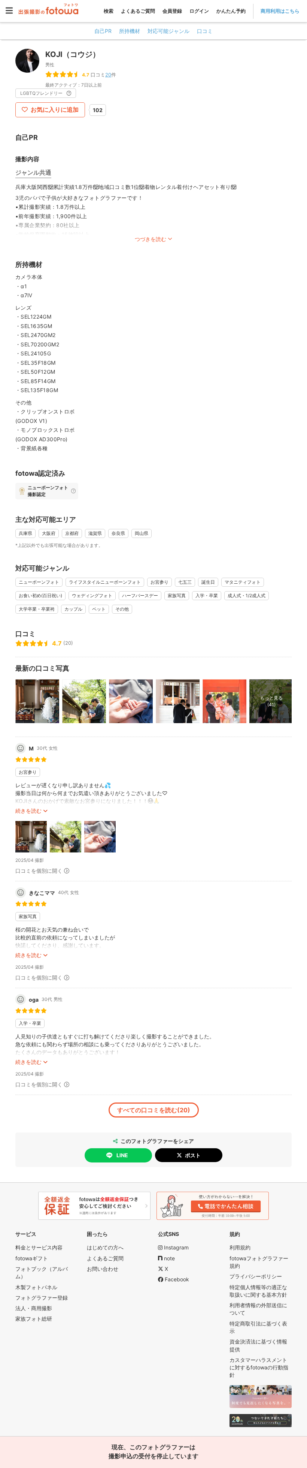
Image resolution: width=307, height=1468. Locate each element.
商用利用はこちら (280, 11)
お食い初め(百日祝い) (40, 595)
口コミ (205, 31)
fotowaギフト (31, 1258)
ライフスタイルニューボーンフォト (105, 582)
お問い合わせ (102, 1269)
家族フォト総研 (33, 1318)
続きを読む (28, 810)
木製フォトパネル (36, 1287)
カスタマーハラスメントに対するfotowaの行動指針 (259, 1367)
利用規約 (240, 1247)
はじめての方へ (105, 1247)
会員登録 (172, 11)
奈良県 (118, 533)
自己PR (103, 31)
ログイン (199, 11)
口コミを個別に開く (39, 870)
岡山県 (141, 533)
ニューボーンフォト (39, 582)
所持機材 (129, 31)
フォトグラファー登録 (41, 1297)
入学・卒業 (206, 595)
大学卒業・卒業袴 (37, 609)
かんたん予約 (231, 11)
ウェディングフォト (92, 595)
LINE (122, 1155)
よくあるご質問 (138, 11)
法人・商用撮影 (33, 1308)
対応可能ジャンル (168, 31)
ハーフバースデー (140, 595)
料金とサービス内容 (39, 1247)
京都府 (72, 533)
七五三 (185, 582)
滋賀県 (95, 533)
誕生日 (208, 582)
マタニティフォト (243, 582)
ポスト (193, 1155)
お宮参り (159, 582)
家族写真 (177, 595)
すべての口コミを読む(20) (153, 1110)
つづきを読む (150, 239)
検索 (108, 11)
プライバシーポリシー (256, 1276)
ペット (99, 609)
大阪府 (48, 533)
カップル (73, 609)
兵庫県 (25, 533)
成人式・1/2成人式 (246, 595)
